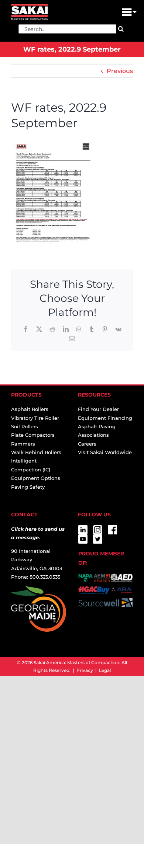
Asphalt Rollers (29, 409)
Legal (105, 670)
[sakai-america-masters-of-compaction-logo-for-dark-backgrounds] (29, 6)
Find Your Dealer (98, 409)
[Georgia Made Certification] (38, 590)
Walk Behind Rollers (36, 452)
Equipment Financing (105, 418)
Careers (87, 444)
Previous (120, 70)
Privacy (84, 670)
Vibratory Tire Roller (35, 418)
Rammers (23, 444)
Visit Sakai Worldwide (105, 452)
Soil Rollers (24, 426)
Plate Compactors (33, 435)
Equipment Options (35, 478)
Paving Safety (28, 487)
